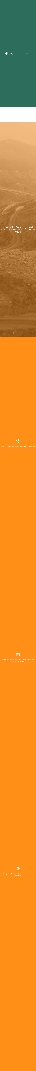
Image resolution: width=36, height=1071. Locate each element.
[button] (27, 53)
